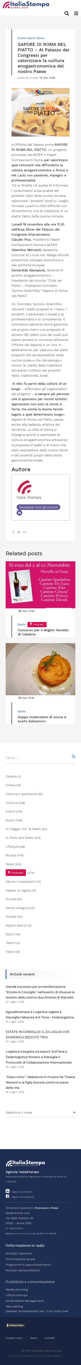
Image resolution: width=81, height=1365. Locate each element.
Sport (10, 934)
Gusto (31, 38)
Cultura (11, 803)
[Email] (19, 513)
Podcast (38, 624)
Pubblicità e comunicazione (30, 1282)
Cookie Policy (14, 1337)
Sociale (11, 916)
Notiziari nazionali (19, 1253)
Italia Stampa (29, 497)
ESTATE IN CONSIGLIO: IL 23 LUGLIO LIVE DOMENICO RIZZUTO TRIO (38, 1034)
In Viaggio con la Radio (23, 829)
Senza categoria (18, 908)
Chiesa (10, 785)
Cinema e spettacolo (21, 794)
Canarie (11, 776)
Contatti (50, 1337)
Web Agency (54, 1356)
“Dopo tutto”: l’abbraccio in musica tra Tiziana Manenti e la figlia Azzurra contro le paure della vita (40, 1082)
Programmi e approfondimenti (28, 1264)
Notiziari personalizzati (23, 1270)
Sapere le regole (18, 890)
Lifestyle (12, 846)
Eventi (22, 38)
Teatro (10, 943)
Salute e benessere (20, 881)
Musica (11, 855)
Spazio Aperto (16, 925)
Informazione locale (20, 1259)
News (40, 38)
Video (10, 952)
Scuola (11, 899)
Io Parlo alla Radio (20, 838)
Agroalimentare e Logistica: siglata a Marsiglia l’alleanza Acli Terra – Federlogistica (40, 1014)
